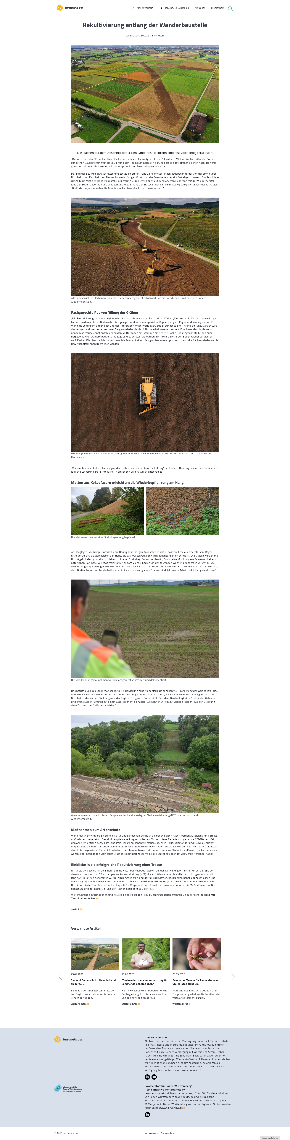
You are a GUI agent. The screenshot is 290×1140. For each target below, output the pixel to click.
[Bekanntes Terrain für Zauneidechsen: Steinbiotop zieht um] (196, 954)
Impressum (151, 1133)
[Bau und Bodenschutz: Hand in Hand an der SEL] (95, 954)
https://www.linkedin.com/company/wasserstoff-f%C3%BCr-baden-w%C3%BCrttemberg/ (147, 1114)
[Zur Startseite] (68, 1039)
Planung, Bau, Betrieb (176, 8)
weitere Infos (79, 1004)
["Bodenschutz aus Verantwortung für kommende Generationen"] (146, 954)
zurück (75, 909)
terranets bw (70, 1133)
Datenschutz (168, 1133)
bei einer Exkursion (154, 881)
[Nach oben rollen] (285, 1135)
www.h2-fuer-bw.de (171, 1107)
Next (231, 976)
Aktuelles (200, 8)
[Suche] (230, 8)
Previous (58, 976)
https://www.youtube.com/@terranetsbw (154, 1076)
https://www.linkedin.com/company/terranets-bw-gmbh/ (147, 1077)
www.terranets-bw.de (185, 1070)
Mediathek (217, 8)
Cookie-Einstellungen (270, 1138)
